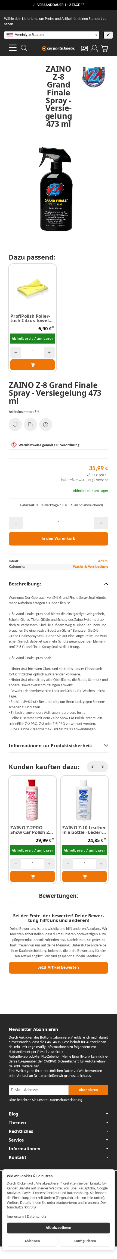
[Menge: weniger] (15, 352)
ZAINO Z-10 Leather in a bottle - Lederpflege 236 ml (84, 830)
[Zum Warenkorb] (104, 48)
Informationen (24, 1148)
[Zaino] (91, 77)
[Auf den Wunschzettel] (15, 424)
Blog (13, 1114)
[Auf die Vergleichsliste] (30, 424)
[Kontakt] (84, 48)
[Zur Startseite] (58, 48)
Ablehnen (32, 1241)
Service (16, 1140)
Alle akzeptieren (58, 1228)
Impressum (15, 1217)
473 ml (103, 561)
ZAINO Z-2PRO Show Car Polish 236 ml (32, 830)
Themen (17, 1122)
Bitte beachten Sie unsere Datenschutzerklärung (45, 1100)
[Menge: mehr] (49, 352)
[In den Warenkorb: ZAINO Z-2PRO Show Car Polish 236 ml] (32, 876)
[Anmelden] (94, 48)
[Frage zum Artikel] (45, 424)
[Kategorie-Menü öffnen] (13, 48)
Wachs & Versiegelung (90, 567)
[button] (58, 584)
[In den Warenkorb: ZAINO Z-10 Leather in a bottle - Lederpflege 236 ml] (84, 876)
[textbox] (51, 35)
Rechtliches (21, 1131)
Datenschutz (36, 1217)
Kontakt (17, 1157)
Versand (102, 480)
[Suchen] (24, 48)
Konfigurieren (85, 1241)
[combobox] (51, 35)
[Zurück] (92, 766)
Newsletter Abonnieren (33, 1029)
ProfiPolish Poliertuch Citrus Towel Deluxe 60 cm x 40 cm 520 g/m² (30, 318)
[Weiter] (102, 766)
